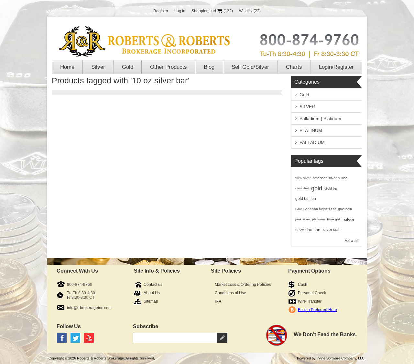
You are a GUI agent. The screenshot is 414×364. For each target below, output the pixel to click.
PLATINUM (311, 130)
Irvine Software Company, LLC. (341, 358)
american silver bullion (330, 178)
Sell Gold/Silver (250, 67)
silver (349, 219)
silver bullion (308, 229)
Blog (209, 67)
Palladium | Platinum (320, 118)
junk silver (302, 219)
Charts (294, 67)
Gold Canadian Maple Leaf (315, 209)
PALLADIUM (312, 142)
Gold (127, 67)
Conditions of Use (230, 293)
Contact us (153, 284)
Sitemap (151, 301)
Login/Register (336, 67)
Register (160, 11)
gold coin (345, 209)
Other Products (168, 67)
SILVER (307, 106)
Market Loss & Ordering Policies (243, 284)
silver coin (332, 229)
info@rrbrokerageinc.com (89, 308)
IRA (218, 301)
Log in (179, 11)
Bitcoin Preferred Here (317, 309)
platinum (318, 219)
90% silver (302, 178)
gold (316, 188)
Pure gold (334, 219)
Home (67, 67)
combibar (302, 188)
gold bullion (305, 198)
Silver (98, 67)
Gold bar (331, 188)
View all (352, 240)
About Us (152, 293)
